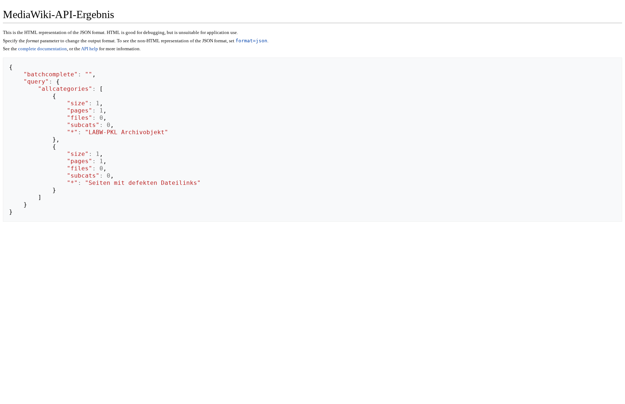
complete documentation (42, 48)
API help (89, 48)
